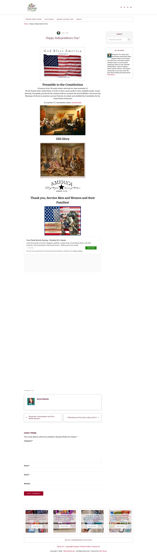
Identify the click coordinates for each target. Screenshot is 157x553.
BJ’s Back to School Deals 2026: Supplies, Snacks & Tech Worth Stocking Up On (64, 518)
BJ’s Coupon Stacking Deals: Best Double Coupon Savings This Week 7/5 (120, 518)
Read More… (111, 74)
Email (27, 475)
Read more (37, 526)
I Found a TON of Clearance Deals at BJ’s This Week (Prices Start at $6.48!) (92, 518)
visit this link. (77, 103)
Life (32, 390)
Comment (28, 441)
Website (27, 484)
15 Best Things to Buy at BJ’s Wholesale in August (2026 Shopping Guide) (37, 518)
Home (26, 24)
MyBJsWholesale (69, 551)
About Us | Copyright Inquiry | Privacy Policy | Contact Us (78, 546)
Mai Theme (103, 551)
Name (27, 466)
